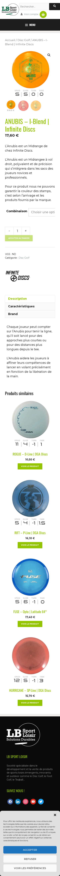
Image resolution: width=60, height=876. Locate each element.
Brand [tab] (13, 314)
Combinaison (16, 211)
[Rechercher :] (34, 6)
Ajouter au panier (18, 238)
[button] (55, 815)
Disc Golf (24, 40)
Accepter (30, 849)
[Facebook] (10, 801)
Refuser (30, 859)
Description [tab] (17, 299)
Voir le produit (30, 466)
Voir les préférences (30, 868)
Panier (43, 13)
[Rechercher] (54, 6)
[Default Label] (18, 801)
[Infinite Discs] (17, 276)
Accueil (10, 40)
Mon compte (31, 14)
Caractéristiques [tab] (21, 306)
